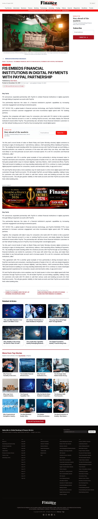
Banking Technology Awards (66, 450)
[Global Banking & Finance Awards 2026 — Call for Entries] (35, 197)
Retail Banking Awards (84, 492)
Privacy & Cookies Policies (8, 453)
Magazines (77, 8)
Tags (63, 511)
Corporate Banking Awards (66, 464)
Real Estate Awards (83, 448)
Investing (51, 8)
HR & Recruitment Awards (84, 457)
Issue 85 (23, 441)
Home (4, 61)
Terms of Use (5, 455)
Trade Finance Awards (84, 459)
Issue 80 (23, 453)
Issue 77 (23, 459)
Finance (30, 8)
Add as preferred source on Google (14, 86)
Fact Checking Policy (83, 482)
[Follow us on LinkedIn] (52, 515)
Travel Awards (82, 466)
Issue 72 (23, 471)
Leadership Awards (83, 443)
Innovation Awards (64, 480)
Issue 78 (23, 457)
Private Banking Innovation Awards (86, 489)
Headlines (84, 8)
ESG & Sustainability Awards (66, 473)
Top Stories (8, 8)
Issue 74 (23, 466)
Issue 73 (23, 469)
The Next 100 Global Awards (85, 462)
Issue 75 (23, 464)
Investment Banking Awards (66, 485)
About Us (4, 441)
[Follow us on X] (54, 515)
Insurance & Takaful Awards (66, 482)
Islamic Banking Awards (84, 446)
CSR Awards (62, 457)
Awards (70, 8)
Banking (36, 8)
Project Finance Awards (84, 450)
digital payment (7, 166)
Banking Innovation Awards (66, 489)
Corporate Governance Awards (67, 462)
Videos (64, 8)
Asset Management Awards (66, 441)
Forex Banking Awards (65, 478)
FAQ (41, 455)
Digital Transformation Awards (66, 466)
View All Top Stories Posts (36, 421)
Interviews (16, 8)
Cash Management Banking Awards (67, 448)
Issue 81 (23, 450)
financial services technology (35, 108)
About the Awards (44, 441)
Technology (43, 8)
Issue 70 (23, 476)
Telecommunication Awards (85, 455)
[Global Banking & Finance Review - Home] (49, 3)
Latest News (5, 450)
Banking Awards (63, 487)
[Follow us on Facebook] (49, 515)
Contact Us (4, 448)
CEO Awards (62, 453)
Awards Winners (44, 446)
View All (23, 478)
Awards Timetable (45, 443)
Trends (91, 8)
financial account (17, 118)
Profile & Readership (6, 446)
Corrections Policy (83, 476)
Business (23, 8)
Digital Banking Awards (65, 492)
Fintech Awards (63, 469)
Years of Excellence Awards (85, 469)
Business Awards (63, 446)
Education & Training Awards (66, 471)
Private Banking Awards (84, 487)
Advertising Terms (6, 457)
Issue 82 (23, 448)
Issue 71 (23, 473)
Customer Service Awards (65, 455)
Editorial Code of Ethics (84, 478)
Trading (58, 8)
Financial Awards (82, 485)
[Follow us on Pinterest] (43, 515)
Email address (67, 429)
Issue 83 (23, 446)
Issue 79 (23, 455)
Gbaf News (13, 80)
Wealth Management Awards (85, 464)
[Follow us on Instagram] (46, 515)
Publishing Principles (83, 471)
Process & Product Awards (85, 453)
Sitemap (59, 511)
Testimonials (43, 450)
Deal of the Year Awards (65, 459)
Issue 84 (23, 443)
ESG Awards (62, 476)
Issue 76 (23, 462)
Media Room (43, 453)
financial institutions (49, 97)
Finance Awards (63, 494)
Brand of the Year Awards (65, 443)
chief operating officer (48, 145)
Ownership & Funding (83, 473)
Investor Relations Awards (84, 441)
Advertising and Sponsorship (8, 443)
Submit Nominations (45, 448)
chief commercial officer (55, 162)
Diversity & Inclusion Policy (85, 480)
